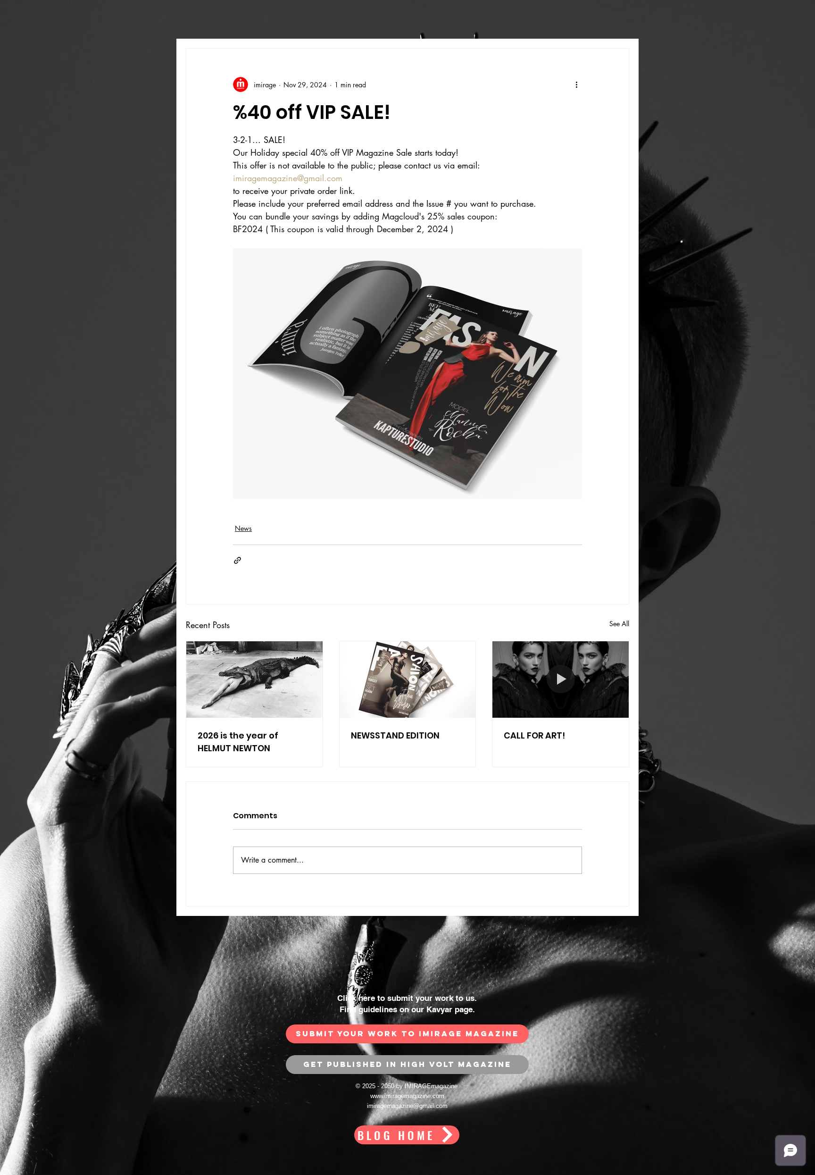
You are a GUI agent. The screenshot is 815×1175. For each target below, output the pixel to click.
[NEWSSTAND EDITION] (408, 679)
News (243, 528)
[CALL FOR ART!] (560, 679)
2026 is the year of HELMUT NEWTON (238, 742)
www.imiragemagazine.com (407, 1095)
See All (619, 623)
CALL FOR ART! (534, 735)
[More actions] (576, 84)
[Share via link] (237, 560)
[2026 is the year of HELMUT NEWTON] (254, 679)
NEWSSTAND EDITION (395, 735)
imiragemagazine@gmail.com (407, 1105)
